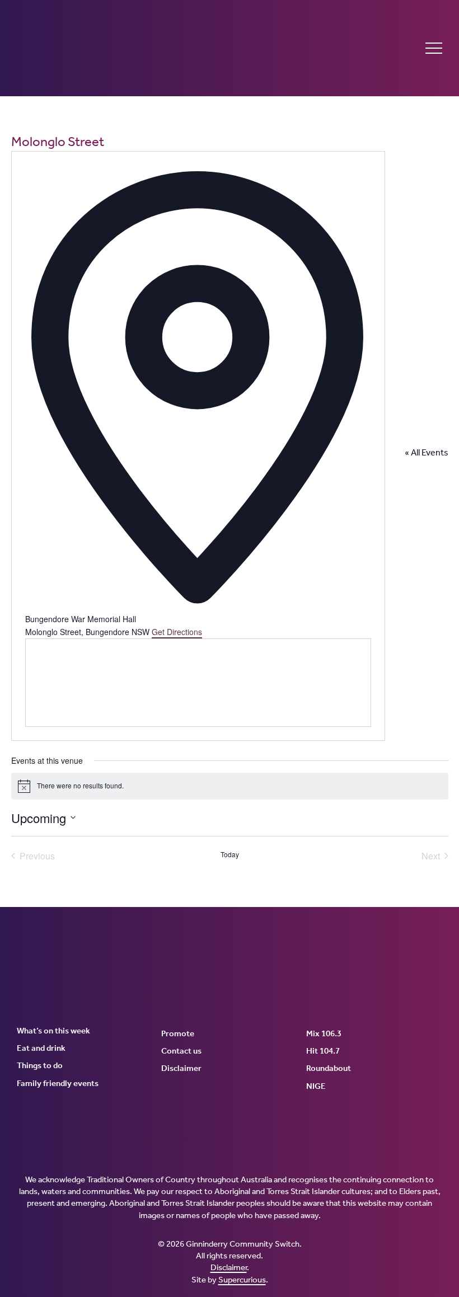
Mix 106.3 (323, 1033)
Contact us (181, 1051)
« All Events (426, 452)
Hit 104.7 (323, 1051)
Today (230, 854)
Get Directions (177, 631)
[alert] (229, 786)
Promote (177, 1033)
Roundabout (328, 1068)
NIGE (316, 1086)
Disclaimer (181, 1068)
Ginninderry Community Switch (126, 48)
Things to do (40, 1065)
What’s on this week (53, 1031)
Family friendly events (58, 1083)
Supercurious (242, 1280)
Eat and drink (41, 1048)
